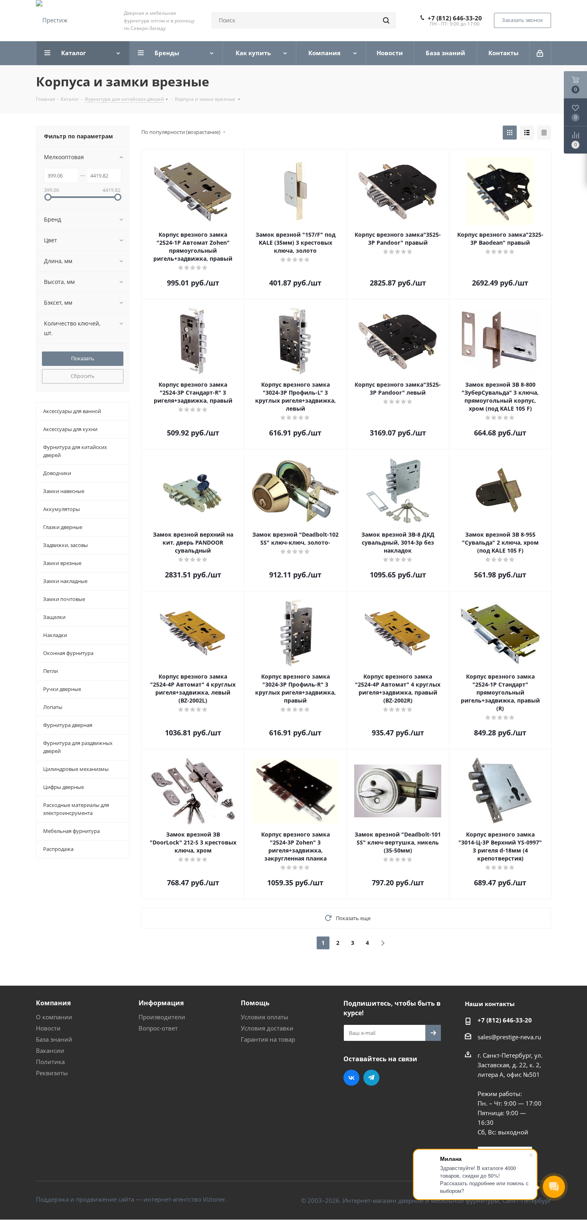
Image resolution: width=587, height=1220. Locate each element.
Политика (50, 1062)
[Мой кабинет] (540, 53)
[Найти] (386, 20)
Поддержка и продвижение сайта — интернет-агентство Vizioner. (131, 1199)
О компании (54, 1017)
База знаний (54, 1039)
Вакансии (50, 1050)
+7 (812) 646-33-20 (455, 18)
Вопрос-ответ (158, 1028)
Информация (161, 1002)
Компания (53, 1002)
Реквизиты (52, 1073)
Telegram (371, 1078)
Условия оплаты (264, 1017)
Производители (162, 1017)
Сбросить (83, 375)
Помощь (255, 1002)
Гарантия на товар (268, 1039)
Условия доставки (267, 1028)
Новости (48, 1028)
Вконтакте (351, 1078)
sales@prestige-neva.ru (509, 1037)
